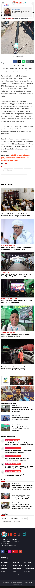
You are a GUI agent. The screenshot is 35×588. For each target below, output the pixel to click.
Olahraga (27, 565)
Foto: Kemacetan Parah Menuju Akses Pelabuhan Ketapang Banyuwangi (14, 368)
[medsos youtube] (13, 551)
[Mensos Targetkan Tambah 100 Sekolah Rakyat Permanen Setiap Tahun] (17, 393)
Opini (25, 574)
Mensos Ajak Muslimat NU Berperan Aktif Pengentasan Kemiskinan (21, 428)
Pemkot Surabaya (14, 518)
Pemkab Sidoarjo (6, 521)
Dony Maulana (9, 18)
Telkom (4, 170)
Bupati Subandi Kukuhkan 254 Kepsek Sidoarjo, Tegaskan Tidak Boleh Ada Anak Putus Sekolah (22, 506)
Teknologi (16, 574)
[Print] (32, 61)
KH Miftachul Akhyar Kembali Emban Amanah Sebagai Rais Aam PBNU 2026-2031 (17, 248)
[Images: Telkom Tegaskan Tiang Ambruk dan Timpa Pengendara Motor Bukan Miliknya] (17, 37)
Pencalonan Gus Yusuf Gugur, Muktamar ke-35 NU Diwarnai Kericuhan (19, 474)
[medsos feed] (20, 551)
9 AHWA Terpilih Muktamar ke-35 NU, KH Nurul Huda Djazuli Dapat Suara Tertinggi (17, 275)
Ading (6, 163)
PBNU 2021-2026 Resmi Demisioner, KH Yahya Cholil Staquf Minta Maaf (16, 301)
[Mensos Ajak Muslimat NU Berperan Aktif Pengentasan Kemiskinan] (5, 428)
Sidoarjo (24, 518)
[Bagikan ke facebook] (15, 61)
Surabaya (4, 518)
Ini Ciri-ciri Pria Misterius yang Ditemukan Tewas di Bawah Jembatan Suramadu (15, 157)
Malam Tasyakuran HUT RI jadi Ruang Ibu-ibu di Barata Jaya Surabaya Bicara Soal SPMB (21, 497)
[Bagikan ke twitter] (19, 61)
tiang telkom (18, 167)
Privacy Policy (28, 582)
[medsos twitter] (6, 551)
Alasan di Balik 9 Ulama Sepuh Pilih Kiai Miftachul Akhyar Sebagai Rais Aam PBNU (15, 215)
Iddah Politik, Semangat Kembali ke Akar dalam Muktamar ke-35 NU (15, 335)
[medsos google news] (16, 551)
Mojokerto (17, 521)
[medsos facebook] (2, 551)
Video (3, 571)
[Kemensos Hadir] (17, 380)
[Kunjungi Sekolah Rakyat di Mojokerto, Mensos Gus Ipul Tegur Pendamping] (5, 408)
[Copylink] (28, 61)
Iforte (10, 170)
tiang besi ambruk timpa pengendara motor (14, 173)
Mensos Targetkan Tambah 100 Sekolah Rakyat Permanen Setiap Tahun (16, 402)
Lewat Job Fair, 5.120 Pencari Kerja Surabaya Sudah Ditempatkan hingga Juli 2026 (19, 467)
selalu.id (19, 584)
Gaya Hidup (27, 562)
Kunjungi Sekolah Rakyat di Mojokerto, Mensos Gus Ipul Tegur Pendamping (22, 409)
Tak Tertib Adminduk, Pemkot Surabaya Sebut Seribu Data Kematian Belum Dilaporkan (21, 419)
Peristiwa (4, 568)
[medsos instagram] (9, 551)
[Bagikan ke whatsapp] (23, 61)
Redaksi (5, 582)
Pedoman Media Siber (16, 582)
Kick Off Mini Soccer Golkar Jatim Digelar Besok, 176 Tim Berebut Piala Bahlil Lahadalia (19, 443)
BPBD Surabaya (9, 167)
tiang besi (27, 167)
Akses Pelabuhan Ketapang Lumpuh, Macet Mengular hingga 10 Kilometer (18, 451)
